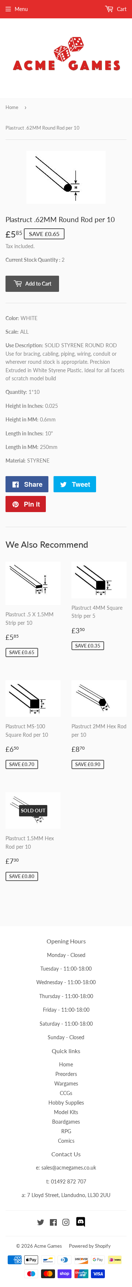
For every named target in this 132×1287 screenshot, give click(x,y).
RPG (66, 1131)
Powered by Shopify (90, 1246)
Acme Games (48, 1246)
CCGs (66, 1093)
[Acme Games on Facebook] (53, 1223)
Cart (120, 9)
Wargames (66, 1083)
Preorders (66, 1074)
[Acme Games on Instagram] (66, 1223)
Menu (21, 9)
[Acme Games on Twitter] (40, 1223)
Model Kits (66, 1112)
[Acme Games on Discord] (81, 1226)
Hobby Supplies (66, 1102)
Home (12, 107)
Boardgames (66, 1122)
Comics (66, 1141)
